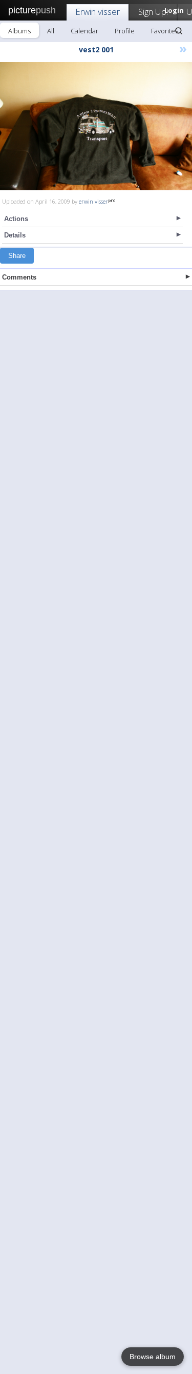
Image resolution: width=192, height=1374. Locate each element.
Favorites (164, 30)
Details (15, 235)
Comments (19, 277)
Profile (125, 30)
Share (17, 256)
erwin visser (93, 201)
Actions (16, 219)
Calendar (84, 30)
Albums (19, 30)
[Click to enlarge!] (96, 126)
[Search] (178, 31)
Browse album (153, 1356)
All (50, 30)
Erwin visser (97, 11)
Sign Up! (153, 11)
